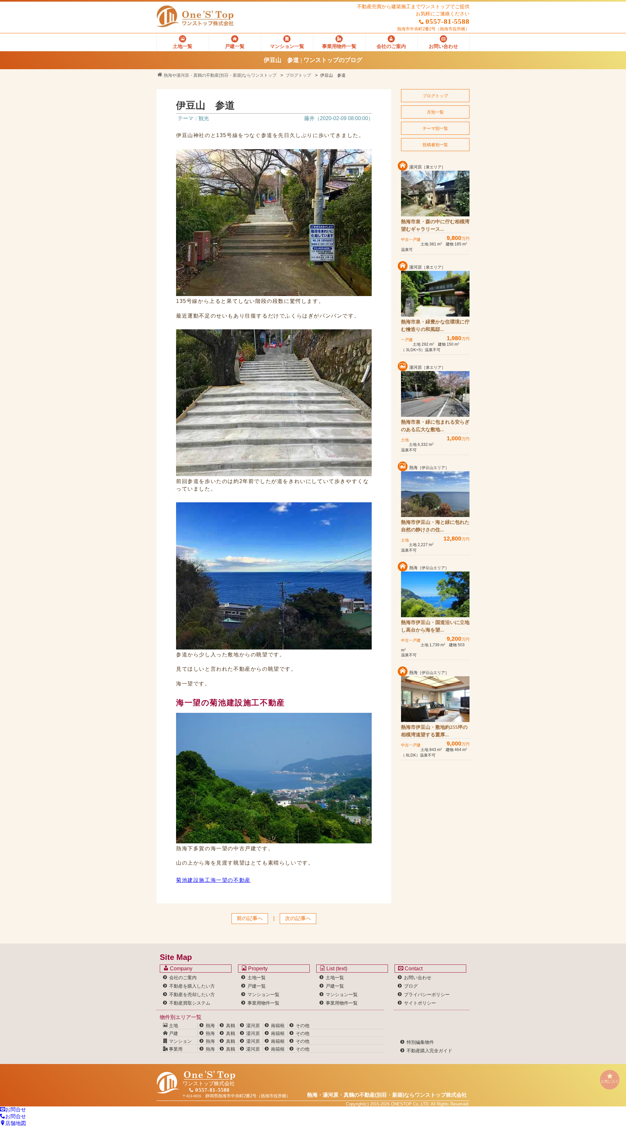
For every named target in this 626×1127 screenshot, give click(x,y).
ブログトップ (298, 75)
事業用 (175, 1049)
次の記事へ (298, 918)
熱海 (210, 1025)
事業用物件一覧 (263, 1003)
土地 (173, 1025)
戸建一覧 (256, 986)
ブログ (411, 986)
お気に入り (610, 1081)
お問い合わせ (417, 977)
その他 (302, 1025)
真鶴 (230, 1025)
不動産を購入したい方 (192, 986)
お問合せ (15, 1109)
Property (257, 968)
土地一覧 (256, 977)
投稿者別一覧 (435, 144)
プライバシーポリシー (427, 994)
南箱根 (278, 1025)
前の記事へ (250, 918)
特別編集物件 (420, 1042)
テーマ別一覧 (435, 128)
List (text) (336, 968)
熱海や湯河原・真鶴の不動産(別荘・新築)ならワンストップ (219, 75)
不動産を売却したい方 (192, 994)
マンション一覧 (263, 994)
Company (180, 968)
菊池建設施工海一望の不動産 (213, 880)
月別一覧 (435, 112)
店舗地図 (15, 1123)
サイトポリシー (420, 1003)
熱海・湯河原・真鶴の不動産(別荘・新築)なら (387, 1095)
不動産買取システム (189, 1003)
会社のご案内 (183, 977)
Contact (413, 968)
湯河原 (253, 1025)
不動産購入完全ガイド (429, 1050)
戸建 (173, 1033)
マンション (180, 1041)
